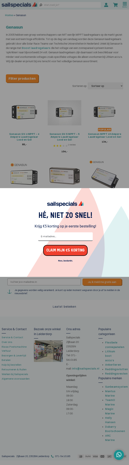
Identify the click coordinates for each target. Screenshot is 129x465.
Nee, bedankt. (65, 260)
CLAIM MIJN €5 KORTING (65, 250)
